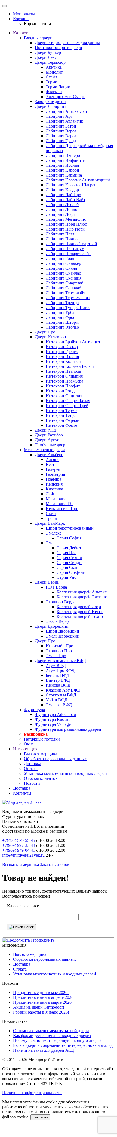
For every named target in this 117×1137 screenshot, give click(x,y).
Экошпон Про (59, 650)
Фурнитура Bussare (52, 719)
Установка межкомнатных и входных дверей (65, 773)
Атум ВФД (56, 665)
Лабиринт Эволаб (62, 327)
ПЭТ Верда (56, 587)
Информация (25, 749)
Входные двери (38, 37)
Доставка (32, 763)
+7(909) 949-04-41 (18, 850)
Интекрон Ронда (61, 391)
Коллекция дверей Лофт (79, 606)
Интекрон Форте (61, 425)
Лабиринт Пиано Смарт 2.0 (71, 243)
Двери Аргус (47, 440)
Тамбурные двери (51, 444)
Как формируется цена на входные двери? (52, 1035)
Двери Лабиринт (50, 106)
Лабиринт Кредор (62, 189)
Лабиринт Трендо (62, 302)
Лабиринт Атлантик (64, 121)
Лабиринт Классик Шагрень (72, 185)
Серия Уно (66, 577)
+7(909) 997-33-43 (18, 845)
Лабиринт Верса (61, 131)
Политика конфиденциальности (32, 1092)
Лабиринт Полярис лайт (68, 253)
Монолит (54, 72)
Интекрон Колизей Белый (70, 366)
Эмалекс (53, 533)
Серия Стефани (71, 572)
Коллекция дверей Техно (80, 616)
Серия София (69, 538)
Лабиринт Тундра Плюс (68, 307)
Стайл (51, 77)
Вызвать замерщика (20, 864)
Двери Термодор (50, 62)
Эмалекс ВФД (59, 704)
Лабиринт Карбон (62, 170)
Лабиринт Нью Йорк (65, 229)
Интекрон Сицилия (64, 395)
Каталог (20, 33)
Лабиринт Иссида (62, 165)
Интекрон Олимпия (64, 376)
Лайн (51, 494)
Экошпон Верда (60, 601)
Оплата (31, 768)
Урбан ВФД (56, 700)
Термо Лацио (58, 86)
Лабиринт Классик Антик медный (78, 180)
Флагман (54, 91)
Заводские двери (50, 101)
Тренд (51, 518)
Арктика (54, 67)
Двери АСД (45, 430)
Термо (51, 82)
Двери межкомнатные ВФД (60, 660)
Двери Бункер (48, 52)
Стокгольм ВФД (61, 695)
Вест (50, 464)
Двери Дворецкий (52, 626)
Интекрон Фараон (62, 420)
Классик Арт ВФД (63, 690)
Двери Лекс (46, 57)
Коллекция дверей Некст (80, 611)
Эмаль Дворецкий (62, 636)
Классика (54, 489)
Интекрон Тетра (61, 415)
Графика (53, 479)
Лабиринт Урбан (61, 312)
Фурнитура (34, 709)
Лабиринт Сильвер (63, 263)
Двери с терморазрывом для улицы (67, 42)
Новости (32, 783)
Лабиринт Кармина (64, 175)
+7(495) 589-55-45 (18, 840)
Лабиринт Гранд (61, 140)
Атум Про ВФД (60, 670)
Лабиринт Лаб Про (63, 194)
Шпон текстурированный (70, 528)
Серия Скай (68, 567)
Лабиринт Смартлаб (64, 283)
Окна (29, 744)
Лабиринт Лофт (60, 214)
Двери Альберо (49, 454)
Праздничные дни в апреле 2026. (44, 997)
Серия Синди (69, 562)
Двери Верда (47, 582)
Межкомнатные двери (44, 449)
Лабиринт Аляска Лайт (67, 111)
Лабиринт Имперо (63, 155)
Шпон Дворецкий (62, 631)
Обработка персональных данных (55, 758)
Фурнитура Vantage (53, 724)
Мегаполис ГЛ (59, 503)
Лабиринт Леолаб (62, 204)
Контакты (22, 793)
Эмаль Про (56, 655)
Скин (51, 513)
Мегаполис (56, 498)
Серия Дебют (69, 547)
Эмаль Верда (58, 621)
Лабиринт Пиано (62, 239)
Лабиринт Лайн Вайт (65, 199)
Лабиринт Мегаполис (66, 219)
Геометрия (55, 474)
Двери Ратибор (49, 435)
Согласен (40, 1117)
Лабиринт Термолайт (65, 292)
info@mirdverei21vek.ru (23, 855)
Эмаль (51, 543)
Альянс (52, 459)
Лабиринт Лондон (63, 209)
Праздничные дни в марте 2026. (43, 1002)
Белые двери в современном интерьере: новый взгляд (63, 1045)
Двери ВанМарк (50, 523)
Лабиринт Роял (60, 258)
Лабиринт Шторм (62, 322)
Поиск (28, 927)
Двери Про (45, 332)
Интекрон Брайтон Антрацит (73, 341)
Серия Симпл (69, 557)
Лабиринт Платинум (65, 248)
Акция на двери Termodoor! (38, 1007)
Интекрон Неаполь (63, 371)
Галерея (53, 469)
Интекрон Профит (63, 386)
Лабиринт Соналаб (63, 288)
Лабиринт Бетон (61, 126)
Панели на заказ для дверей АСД (43, 1050)
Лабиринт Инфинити (65, 160)
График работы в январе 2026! (41, 1012)
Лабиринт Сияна (61, 268)
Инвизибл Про (59, 646)
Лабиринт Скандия (63, 278)
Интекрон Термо (61, 410)
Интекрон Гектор (62, 346)
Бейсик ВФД (57, 675)
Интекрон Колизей (63, 361)
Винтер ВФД (58, 680)
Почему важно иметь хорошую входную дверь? (57, 1040)
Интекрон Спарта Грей (67, 405)
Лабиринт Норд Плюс (66, 224)
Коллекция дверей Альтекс (82, 592)
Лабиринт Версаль (63, 136)
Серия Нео (66, 552)
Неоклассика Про (62, 508)
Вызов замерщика (40, 753)
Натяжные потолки (42, 739)
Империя (54, 484)
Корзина (21, 18)
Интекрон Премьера (64, 381)
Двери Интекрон (50, 337)
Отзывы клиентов (40, 778)
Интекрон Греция (62, 351)
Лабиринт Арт (59, 116)
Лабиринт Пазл (60, 234)
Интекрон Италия (62, 356)
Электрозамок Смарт (65, 96)
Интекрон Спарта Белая (68, 400)
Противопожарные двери (58, 47)
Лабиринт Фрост (61, 317)
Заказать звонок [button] (54, 864)
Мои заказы (24, 13)
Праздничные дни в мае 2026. (41, 992)
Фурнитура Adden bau (55, 714)
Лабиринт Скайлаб (63, 273)
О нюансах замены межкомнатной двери (51, 1030)
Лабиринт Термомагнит (68, 297)
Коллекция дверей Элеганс (82, 597)
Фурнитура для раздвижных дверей (68, 729)
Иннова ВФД (58, 685)
